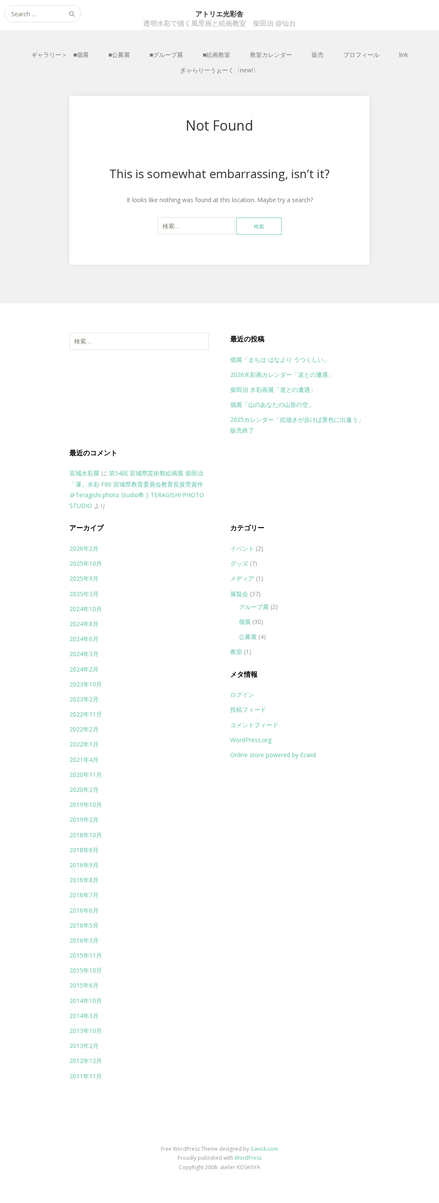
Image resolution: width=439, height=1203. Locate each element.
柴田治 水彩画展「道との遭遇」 (273, 389)
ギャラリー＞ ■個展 (60, 55)
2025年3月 (84, 594)
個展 (245, 622)
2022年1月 (84, 744)
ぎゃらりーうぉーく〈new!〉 (219, 70)
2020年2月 (84, 789)
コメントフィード (254, 725)
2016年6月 (84, 910)
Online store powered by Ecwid (273, 755)
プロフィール (361, 55)
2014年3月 (84, 1016)
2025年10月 (85, 563)
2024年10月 (85, 609)
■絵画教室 (216, 55)
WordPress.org (250, 740)
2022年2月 (84, 729)
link (403, 55)
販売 (318, 55)
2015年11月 (85, 955)
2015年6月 (84, 985)
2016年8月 (84, 880)
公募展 (248, 637)
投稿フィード (248, 709)
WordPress (248, 1157)
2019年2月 (84, 819)
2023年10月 (85, 684)
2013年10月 (85, 1031)
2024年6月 (84, 639)
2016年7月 (84, 895)
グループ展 (254, 607)
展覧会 (239, 594)
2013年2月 (84, 1046)
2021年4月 (84, 759)
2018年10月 (85, 835)
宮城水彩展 (84, 473)
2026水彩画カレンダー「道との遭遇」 (282, 374)
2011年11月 (85, 1076)
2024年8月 (84, 624)
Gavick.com (264, 1148)
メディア (242, 578)
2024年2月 (84, 669)
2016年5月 (84, 925)
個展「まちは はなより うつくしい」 (280, 359)
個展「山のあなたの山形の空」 (272, 404)
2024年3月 (84, 654)
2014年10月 (85, 1001)
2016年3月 (84, 940)
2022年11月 (85, 714)
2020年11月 (85, 774)
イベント (242, 548)
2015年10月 (85, 970)
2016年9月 (84, 865)
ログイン (242, 694)
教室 (236, 652)
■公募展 (119, 55)
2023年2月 (84, 699)
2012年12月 (85, 1061)
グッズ (239, 563)
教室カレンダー (271, 55)
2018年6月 (84, 850)
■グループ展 (166, 55)
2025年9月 (84, 578)
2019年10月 (85, 804)
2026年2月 (84, 548)
